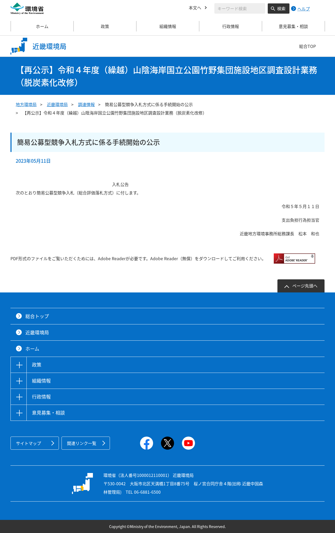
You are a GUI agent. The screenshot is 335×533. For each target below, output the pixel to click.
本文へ (195, 7)
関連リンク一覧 (81, 443)
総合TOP (307, 46)
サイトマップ (28, 443)
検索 (281, 8)
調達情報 (86, 104)
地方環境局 (26, 104)
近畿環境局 (57, 104)
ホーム (42, 26)
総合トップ (37, 316)
